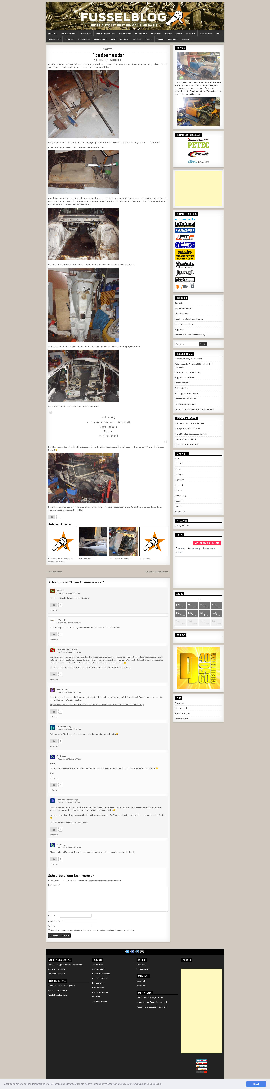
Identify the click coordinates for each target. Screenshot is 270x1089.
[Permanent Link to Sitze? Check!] (153, 541)
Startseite (52, 33)
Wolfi (59, 756)
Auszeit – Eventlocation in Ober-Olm (152, 1007)
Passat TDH (69, 39)
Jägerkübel (179, 479)
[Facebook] (132, 951)
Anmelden (179, 703)
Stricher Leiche (84, 39)
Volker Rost (141, 985)
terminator (62, 726)
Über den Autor (181, 313)
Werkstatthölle (100, 39)
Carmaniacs (172, 39)
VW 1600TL (137, 39)
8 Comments (116, 60)
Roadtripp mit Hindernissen (186, 393)
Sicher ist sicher (181, 388)
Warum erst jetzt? (182, 382)
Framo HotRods (206, 33)
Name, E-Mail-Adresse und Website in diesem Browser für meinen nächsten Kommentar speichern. (92, 930)
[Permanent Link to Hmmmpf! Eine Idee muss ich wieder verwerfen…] (62, 541)
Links (218, 33)
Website (51, 926)
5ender (178, 458)
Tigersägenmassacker (108, 55)
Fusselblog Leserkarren (185, 324)
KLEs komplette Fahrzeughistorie (189, 319)
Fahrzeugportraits (68, 33)
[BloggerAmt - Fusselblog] (201, 1063)
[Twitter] (127, 951)
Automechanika (125, 33)
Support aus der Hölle (184, 377)
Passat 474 (179, 501)
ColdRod (168, 33)
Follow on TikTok (208, 543)
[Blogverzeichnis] (201, 1066)
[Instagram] (137, 951)
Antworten (54, 610)
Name (51, 916)
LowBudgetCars (54, 39)
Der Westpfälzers (99, 978)
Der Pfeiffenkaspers (101, 973)
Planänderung (85, 558)
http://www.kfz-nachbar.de (106, 627)
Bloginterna (156, 33)
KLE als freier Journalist (57, 995)
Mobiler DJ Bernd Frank (57, 990)
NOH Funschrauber (100, 992)
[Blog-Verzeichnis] (201, 1061)
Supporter (179, 329)
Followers (209, 548)
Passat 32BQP (181, 495)
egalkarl (60, 689)
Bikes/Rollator (141, 33)
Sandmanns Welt (99, 1001)
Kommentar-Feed (182, 713)
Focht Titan (190, 33)
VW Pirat (149, 39)
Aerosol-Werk (98, 969)
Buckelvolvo (180, 464)
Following (194, 548)
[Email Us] (142, 951)
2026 (198, 599)
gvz (58, 590)
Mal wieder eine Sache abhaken (189, 372)
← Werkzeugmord (54, 572)
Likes (179, 552)
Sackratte (179, 506)
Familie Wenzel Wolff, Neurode (150, 997)
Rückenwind (124, 39)
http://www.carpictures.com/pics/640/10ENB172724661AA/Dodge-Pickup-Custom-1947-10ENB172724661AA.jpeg (97, 704)
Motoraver (141, 964)
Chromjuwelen (143, 969)
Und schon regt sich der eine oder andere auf (194, 409)
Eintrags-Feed (181, 708)
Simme (113, 39)
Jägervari (179, 485)
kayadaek (141, 981)
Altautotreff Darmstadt (105, 33)
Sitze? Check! (144, 558)
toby (59, 619)
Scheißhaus (180, 511)
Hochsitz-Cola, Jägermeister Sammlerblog (65, 964)
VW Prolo (160, 39)
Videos (180, 548)
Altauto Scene (85, 33)
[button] (162, 1084)
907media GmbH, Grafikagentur (61, 985)
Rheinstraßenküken (56, 973)
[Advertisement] (198, 188)
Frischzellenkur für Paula (185, 398)
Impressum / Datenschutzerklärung (190, 335)
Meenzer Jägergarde (56, 969)
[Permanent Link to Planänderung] (93, 541)
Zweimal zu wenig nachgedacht (188, 358)
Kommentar (54, 885)
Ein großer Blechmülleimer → (158, 572)
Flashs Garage (98, 983)
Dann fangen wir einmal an (120, 558)
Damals (179, 33)
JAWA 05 (178, 490)
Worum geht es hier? (184, 308)
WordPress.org (181, 718)
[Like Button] (51, 517)
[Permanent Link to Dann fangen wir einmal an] (123, 541)
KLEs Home (185, 39)
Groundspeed (98, 987)
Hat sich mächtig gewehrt (185, 404)
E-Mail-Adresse (55, 921)
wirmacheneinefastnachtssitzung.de (152, 1002)
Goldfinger (179, 474)
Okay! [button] (256, 1084)
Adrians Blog (97, 964)
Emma (177, 469)
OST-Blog (96, 996)
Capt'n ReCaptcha (65, 649)
